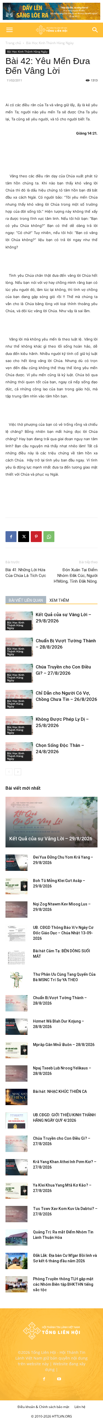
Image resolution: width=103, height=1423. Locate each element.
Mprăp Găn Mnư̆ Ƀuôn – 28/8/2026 (63, 1044)
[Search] (95, 30)
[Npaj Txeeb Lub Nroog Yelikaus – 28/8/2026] (16, 1073)
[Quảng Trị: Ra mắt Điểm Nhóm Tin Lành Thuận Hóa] (16, 1237)
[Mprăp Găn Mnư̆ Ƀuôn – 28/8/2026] (16, 1050)
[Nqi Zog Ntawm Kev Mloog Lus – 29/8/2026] (16, 909)
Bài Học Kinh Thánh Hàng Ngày (50, 43)
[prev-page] (8, 771)
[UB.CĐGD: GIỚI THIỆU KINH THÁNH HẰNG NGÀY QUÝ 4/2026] (16, 1120)
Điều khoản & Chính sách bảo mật (43, 1406)
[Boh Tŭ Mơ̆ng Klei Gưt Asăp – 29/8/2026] (16, 886)
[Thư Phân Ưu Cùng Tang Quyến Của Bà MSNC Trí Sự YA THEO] (16, 980)
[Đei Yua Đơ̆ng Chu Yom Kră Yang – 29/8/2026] (16, 863)
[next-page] (17, 771)
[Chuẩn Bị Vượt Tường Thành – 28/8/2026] (16, 1003)
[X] (23, 536)
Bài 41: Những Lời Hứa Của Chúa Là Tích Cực (25, 572)
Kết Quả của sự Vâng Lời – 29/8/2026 (50, 838)
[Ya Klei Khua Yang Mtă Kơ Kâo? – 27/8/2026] (16, 1190)
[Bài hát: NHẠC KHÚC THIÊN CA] (16, 1097)
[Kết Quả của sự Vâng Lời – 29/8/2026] (51, 822)
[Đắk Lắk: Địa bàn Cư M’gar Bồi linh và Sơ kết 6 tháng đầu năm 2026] (16, 1261)
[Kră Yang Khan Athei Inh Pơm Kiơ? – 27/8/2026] (16, 1167)
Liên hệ (79, 1406)
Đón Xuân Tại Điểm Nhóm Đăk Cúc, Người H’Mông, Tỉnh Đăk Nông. (76, 575)
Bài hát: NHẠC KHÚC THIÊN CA (60, 1091)
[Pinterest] (36, 536)
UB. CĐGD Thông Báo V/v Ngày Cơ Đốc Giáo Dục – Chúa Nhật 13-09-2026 (63, 933)
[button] (9, 30)
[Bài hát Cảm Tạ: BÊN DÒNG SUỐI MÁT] (16, 956)
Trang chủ (13, 43)
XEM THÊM (59, 600)
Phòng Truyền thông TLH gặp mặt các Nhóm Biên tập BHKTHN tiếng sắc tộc (63, 1284)
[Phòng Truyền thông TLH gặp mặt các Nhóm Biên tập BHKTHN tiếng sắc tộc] (16, 1284)
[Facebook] (10, 536)
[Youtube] (59, 1379)
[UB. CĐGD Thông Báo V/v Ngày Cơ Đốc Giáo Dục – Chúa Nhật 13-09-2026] (16, 933)
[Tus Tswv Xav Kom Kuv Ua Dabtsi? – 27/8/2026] (16, 1214)
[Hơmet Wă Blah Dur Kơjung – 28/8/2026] (16, 1026)
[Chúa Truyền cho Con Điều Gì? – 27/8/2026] (16, 1144)
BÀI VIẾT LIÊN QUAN (26, 600)
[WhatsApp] (48, 536)
